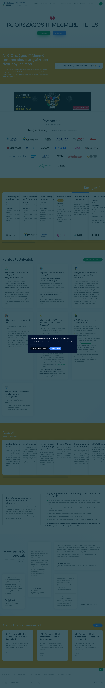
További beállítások (39, 348)
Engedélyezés (55, 348)
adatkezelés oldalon (35, 344)
